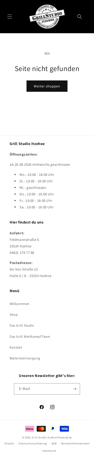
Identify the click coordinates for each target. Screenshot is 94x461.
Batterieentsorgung (25, 358)
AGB (54, 443)
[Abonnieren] (74, 389)
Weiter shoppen (47, 86)
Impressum (49, 450)
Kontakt (16, 347)
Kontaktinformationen (75, 443)
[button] (9, 16)
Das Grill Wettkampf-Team (30, 336)
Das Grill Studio (22, 325)
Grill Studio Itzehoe (44, 437)
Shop (14, 314)
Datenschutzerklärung (33, 443)
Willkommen (19, 304)
